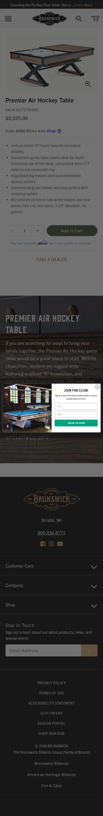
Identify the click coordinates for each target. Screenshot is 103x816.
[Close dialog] (97, 386)
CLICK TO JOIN (76, 422)
